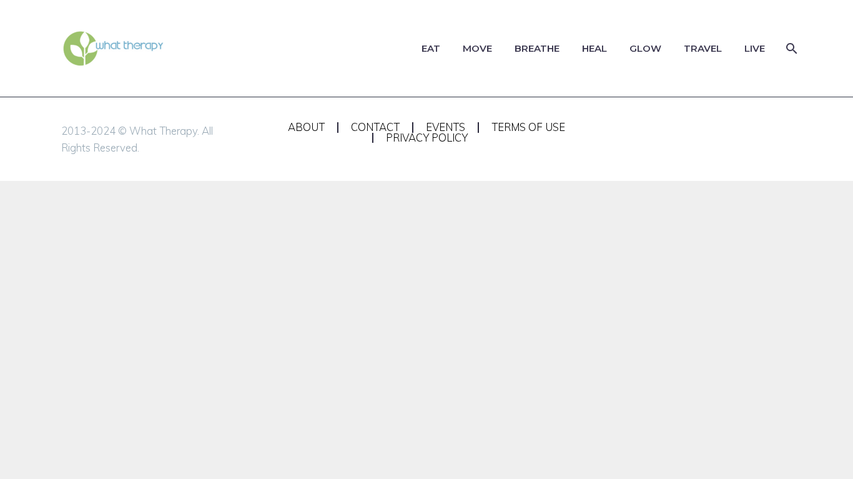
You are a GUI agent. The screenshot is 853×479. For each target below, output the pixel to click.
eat (431, 48)
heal (594, 48)
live (754, 48)
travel (703, 48)
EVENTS (445, 127)
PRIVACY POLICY (427, 138)
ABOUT (306, 127)
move (477, 48)
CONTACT (375, 127)
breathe (537, 48)
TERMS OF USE (528, 127)
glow (645, 48)
